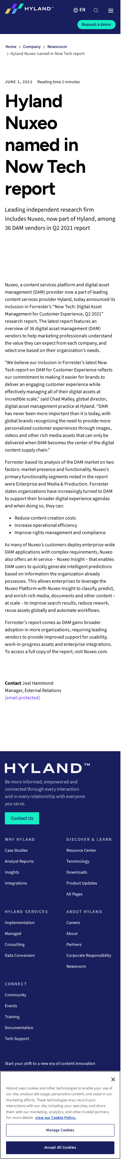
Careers (73, 923)
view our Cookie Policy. (55, 1117)
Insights (12, 872)
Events (11, 1006)
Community (15, 995)
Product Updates (81, 883)
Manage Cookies (60, 1130)
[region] (60, 1115)
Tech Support (17, 1039)
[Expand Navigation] (111, 11)
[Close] (113, 1079)
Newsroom (76, 966)
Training (12, 1017)
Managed (13, 934)
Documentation (19, 1028)
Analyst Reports (19, 861)
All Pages (74, 894)
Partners (74, 945)
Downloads (76, 872)
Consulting (15, 945)
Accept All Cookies (60, 1147)
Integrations (16, 883)
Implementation (20, 923)
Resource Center (81, 850)
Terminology (78, 861)
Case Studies (16, 850)
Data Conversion (20, 956)
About (72, 934)
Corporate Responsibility (88, 956)
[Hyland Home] (29, 10)
